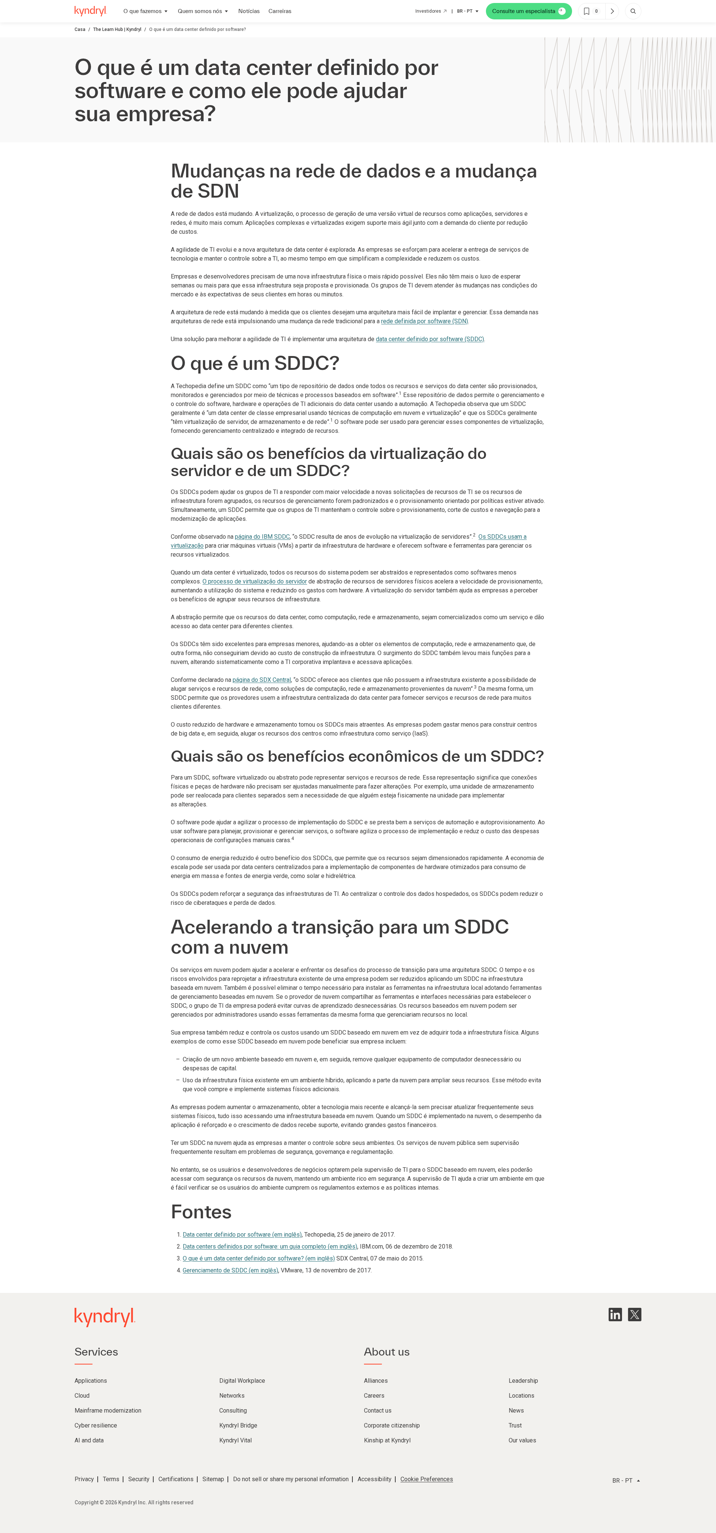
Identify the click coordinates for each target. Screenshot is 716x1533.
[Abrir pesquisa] (633, 11)
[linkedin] (615, 1314)
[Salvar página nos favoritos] (586, 11)
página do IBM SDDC (262, 536)
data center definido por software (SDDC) (430, 339)
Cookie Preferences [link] (427, 1479)
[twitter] (634, 1314)
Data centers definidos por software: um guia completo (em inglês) (270, 1246)
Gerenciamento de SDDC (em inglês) (230, 1270)
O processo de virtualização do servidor (254, 581)
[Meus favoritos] (612, 11)
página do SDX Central (262, 679)
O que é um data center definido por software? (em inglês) (259, 1258)
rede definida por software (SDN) (424, 321)
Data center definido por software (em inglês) (242, 1234)
